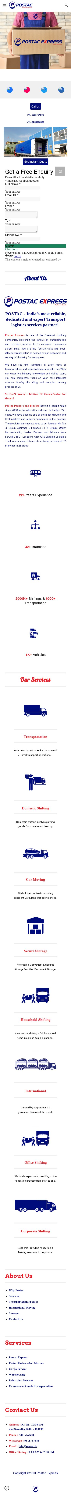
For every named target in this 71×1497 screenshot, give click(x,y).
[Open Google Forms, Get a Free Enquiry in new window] (60, 171)
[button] (4, 5)
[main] (36, 118)
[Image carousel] (36, 142)
